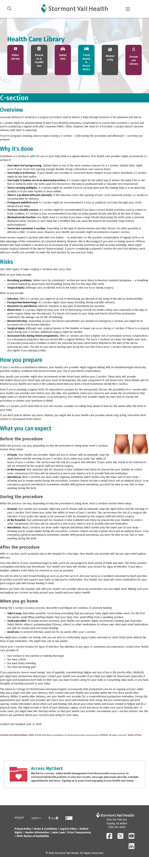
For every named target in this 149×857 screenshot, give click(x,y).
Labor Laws (58, 832)
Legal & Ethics (68, 828)
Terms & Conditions (45, 828)
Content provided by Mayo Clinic (17, 735)
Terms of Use (134, 735)
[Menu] (127, 9)
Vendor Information (37, 832)
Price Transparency (79, 832)
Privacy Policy (23, 828)
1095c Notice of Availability (32, 836)
